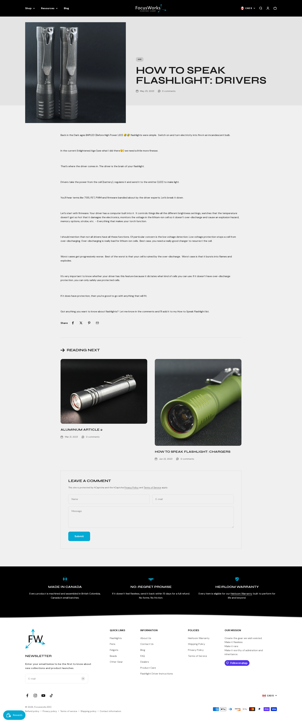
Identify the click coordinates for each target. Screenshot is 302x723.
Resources (47, 8)
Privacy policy (50, 711)
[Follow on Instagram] (35, 695)
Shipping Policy (196, 644)
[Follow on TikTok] (51, 695)
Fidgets (114, 650)
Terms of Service (152, 487)
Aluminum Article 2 (81, 430)
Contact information (110, 711)
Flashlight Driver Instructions (156, 673)
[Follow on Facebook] (27, 695)
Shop (28, 8)
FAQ (142, 656)
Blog (66, 8)
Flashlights (116, 638)
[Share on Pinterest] (89, 323)
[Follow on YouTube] (43, 695)
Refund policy (32, 711)
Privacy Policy (131, 487)
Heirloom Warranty (241, 593)
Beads (113, 656)
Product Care (148, 667)
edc (140, 59)
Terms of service (68, 711)
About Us (145, 638)
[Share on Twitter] (81, 323)
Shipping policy (88, 711)
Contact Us (147, 644)
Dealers (144, 661)
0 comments (169, 91)
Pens (112, 644)
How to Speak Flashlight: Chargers (192, 452)
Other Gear (116, 661)
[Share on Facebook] (73, 323)
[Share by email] (97, 323)
